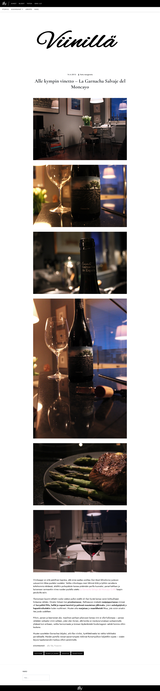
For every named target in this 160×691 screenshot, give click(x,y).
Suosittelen (77, 653)
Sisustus (65, 653)
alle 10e (50, 645)
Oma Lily (38, 4)
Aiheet (14, 4)
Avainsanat (17, 9)
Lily (80, 688)
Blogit (21, 4)
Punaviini (57, 645)
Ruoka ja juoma (52, 653)
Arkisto (29, 9)
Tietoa (29, 4)
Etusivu (5, 9)
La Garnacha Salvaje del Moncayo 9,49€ (98, 589)
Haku (36, 9)
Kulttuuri (38, 653)
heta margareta (86, 74)
